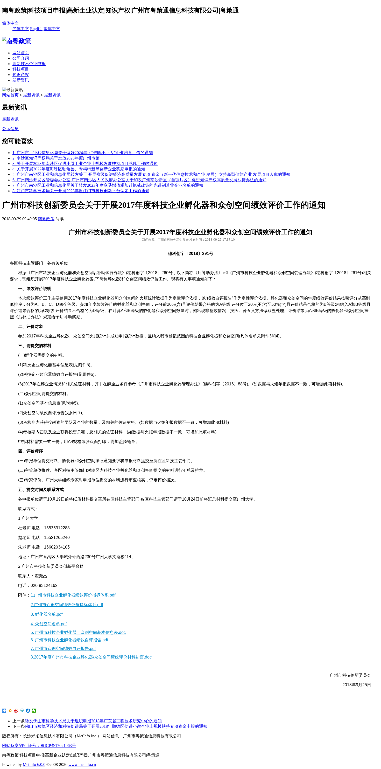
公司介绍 (20, 58)
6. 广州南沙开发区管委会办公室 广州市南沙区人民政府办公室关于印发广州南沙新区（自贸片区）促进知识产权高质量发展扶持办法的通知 (139, 180)
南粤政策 (46, 219)
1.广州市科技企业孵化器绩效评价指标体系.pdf (73, 595)
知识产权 (20, 74)
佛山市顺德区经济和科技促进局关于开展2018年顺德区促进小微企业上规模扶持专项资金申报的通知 (116, 726)
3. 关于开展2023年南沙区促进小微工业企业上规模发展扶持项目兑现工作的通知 (85, 163)
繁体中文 (52, 28)
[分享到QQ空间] (10, 711)
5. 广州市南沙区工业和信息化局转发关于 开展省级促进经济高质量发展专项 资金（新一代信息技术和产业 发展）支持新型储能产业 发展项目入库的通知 (151, 174)
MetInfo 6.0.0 (34, 764)
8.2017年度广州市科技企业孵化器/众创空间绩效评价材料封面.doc (91, 657)
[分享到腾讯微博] (22, 711)
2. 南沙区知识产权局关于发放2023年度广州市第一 (58, 158)
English (36, 28)
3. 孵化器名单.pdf (46, 614)
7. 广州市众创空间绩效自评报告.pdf (63, 648)
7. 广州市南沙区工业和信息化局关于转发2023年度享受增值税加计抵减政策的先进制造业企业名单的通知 (107, 185)
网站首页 (20, 53)
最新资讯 (20, 80)
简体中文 (10, 23)
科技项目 (20, 69)
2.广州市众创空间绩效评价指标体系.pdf (67, 604)
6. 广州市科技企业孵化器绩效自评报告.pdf (69, 640)
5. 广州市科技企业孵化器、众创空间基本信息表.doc (78, 632)
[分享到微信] (34, 711)
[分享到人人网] (28, 711)
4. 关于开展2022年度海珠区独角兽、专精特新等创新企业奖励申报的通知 (78, 169)
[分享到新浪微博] (16, 711)
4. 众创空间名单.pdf (49, 624)
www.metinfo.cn (82, 764)
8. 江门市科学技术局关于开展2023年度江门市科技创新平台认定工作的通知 (80, 191)
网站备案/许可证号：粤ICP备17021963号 (39, 745)
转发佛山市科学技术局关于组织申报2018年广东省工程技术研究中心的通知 (93, 721)
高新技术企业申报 (29, 63)
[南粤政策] (16, 41)
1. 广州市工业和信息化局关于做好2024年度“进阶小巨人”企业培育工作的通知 (82, 152)
